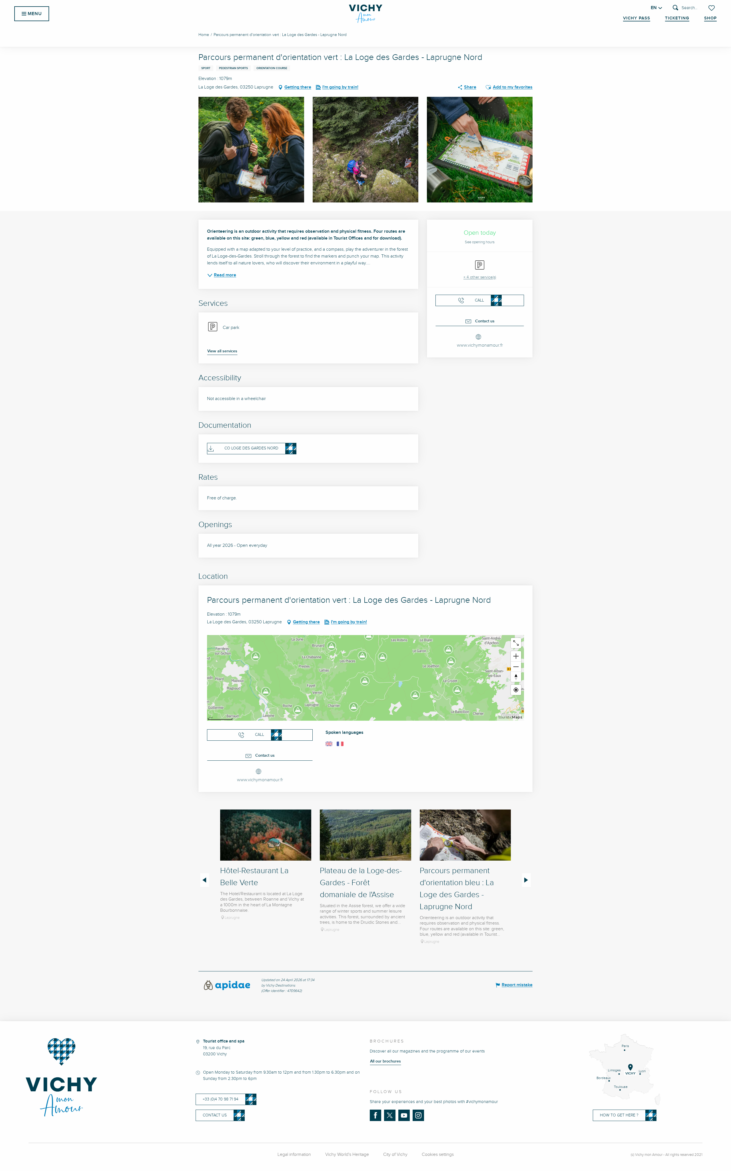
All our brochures (385, 1061)
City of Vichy (395, 1154)
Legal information (294, 1154)
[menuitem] (365, 14)
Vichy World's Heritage (347, 1154)
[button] (685, 8)
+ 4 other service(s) (479, 277)
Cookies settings (438, 1154)
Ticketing (677, 18)
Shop (710, 18)
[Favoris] (712, 8)
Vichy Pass (636, 18)
